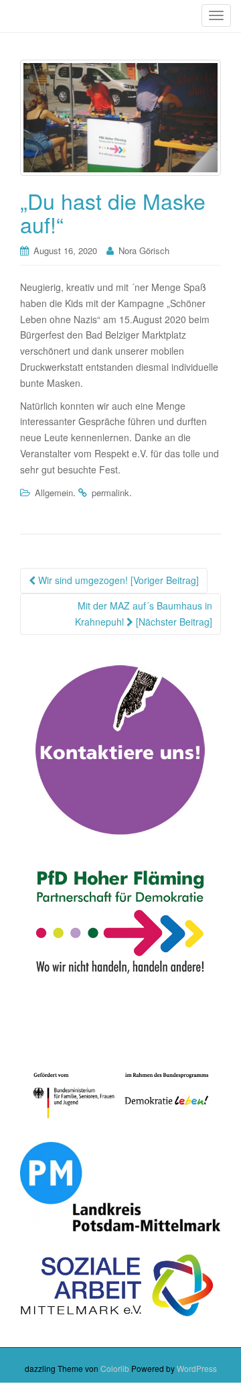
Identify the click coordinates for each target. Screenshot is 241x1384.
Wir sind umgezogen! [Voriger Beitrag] (117, 580)
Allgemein (54, 492)
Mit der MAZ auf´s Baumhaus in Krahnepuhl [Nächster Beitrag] (143, 613)
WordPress (197, 1368)
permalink (110, 492)
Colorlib (114, 1368)
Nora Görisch (143, 250)
